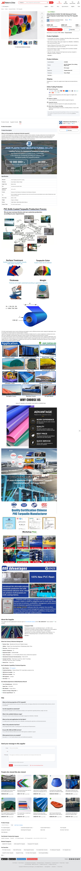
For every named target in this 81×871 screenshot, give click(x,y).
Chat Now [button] (72, 29)
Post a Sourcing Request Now (36, 765)
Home (2, 9)
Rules (79, 6)
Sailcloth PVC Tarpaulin (6, 843)
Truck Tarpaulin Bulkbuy (43, 852)
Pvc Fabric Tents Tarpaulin (31, 852)
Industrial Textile (12, 9)
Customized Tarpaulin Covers (26, 827)
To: (7, 751)
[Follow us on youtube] (75, 859)
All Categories (5, 6)
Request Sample (68, 32)
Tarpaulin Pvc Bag (19, 852)
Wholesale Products (40, 862)
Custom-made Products (45, 827)
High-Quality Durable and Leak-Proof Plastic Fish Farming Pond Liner (72, 791)
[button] (47, 2)
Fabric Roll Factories (17, 849)
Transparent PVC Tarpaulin (33, 843)
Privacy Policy (59, 866)
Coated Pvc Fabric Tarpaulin (7, 852)
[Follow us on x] (71, 859)
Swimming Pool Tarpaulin (26, 829)
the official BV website (30, 621)
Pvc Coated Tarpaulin (5, 827)
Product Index (62, 862)
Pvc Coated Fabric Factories (41, 849)
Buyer (52, 6)
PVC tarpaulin (13, 668)
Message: (6, 754)
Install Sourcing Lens (33, 859)
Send (11, 765)
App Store (4, 859)
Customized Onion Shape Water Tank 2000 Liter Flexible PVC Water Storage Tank (56, 791)
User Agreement (47, 866)
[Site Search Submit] (51, 2)
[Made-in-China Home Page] (8, 2)
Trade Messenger (21, 859)
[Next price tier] (79, 25)
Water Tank (42, 829)
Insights (67, 862)
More (2, 855)
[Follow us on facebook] (70, 859)
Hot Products (15, 862)
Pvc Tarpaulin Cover (67, 849)
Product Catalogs (19, 825)
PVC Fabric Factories (6, 849)
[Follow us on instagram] (73, 859)
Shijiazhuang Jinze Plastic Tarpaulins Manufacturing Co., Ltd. (57, 19)
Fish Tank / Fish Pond (64, 829)
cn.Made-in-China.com (52, 864)
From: (7, 748)
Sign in (78, 3)
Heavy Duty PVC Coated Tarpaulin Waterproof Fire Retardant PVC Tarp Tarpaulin (40, 791)
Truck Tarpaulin (63, 827)
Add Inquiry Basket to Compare (23, 47)
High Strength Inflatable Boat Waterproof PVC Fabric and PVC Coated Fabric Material (55, 814)
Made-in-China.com (35, 864)
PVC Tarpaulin (19, 9)
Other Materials (4, 832)
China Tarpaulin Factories (29, 849)
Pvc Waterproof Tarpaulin (55, 849)
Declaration (54, 866)
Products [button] (22, 2)
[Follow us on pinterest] (77, 859)
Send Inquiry (55, 29)
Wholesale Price (48, 862)
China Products (21, 862)
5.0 (65, 123)
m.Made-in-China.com (43, 864)
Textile (6, 9)
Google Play (12, 859)
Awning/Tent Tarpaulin (5, 829)
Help (58, 6)
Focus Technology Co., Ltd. (31, 866)
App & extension (65, 6)
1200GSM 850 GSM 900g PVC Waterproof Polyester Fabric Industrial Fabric (71, 814)
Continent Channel (55, 862)
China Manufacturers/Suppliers (30, 862)
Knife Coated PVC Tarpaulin (19, 843)
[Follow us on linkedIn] (79, 859)
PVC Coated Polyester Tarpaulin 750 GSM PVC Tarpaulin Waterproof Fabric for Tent (8, 814)
